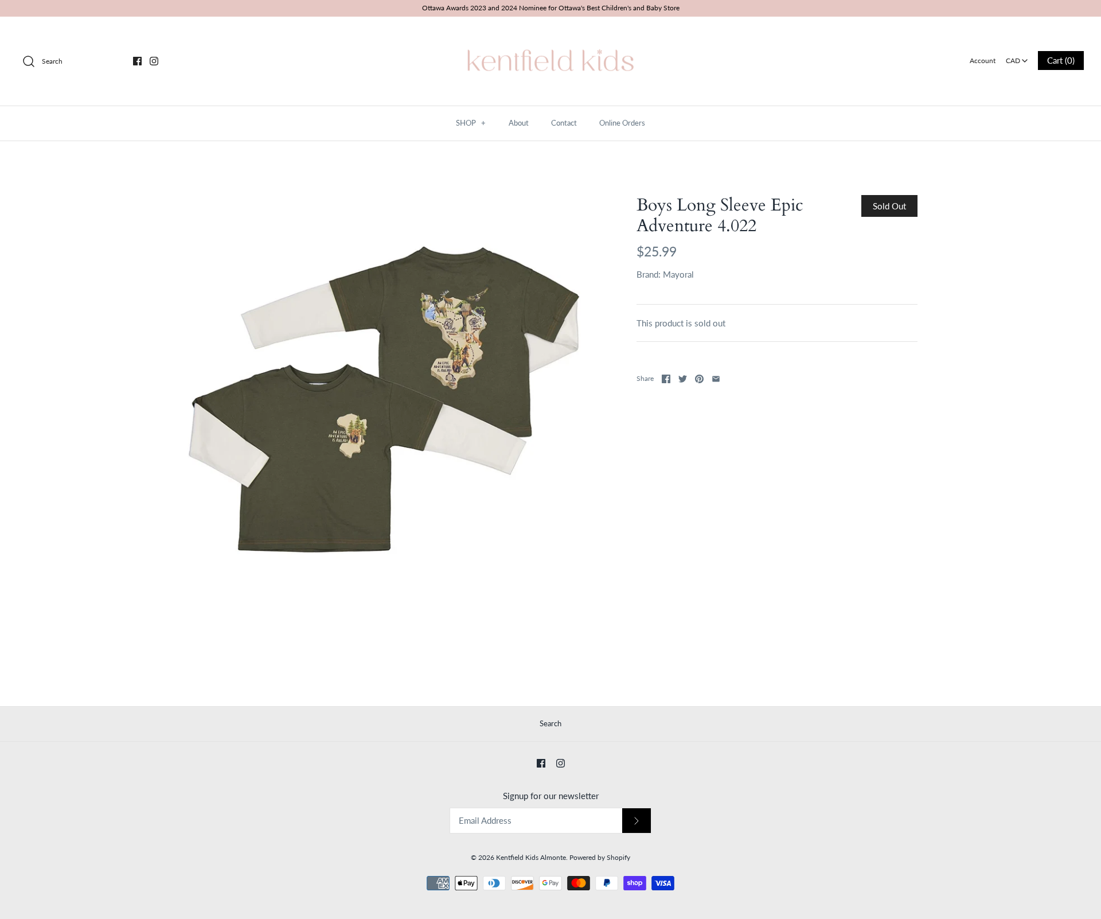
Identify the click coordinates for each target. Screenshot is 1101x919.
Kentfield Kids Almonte (531, 857)
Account (982, 60)
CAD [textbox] (1017, 57)
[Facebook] (137, 61)
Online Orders (622, 122)
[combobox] (1016, 57)
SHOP (471, 122)
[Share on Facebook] (666, 379)
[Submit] (636, 820)
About (519, 122)
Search (550, 723)
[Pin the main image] (699, 379)
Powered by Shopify (599, 857)
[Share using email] (716, 379)
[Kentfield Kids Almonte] (550, 35)
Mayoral (678, 274)
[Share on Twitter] (682, 379)
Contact (564, 122)
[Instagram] (154, 61)
